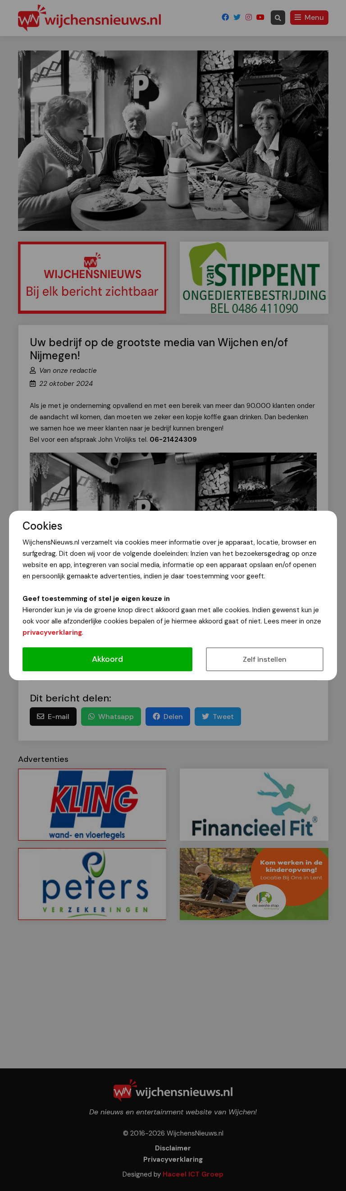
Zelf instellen (265, 659)
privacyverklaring (52, 632)
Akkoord (107, 659)
